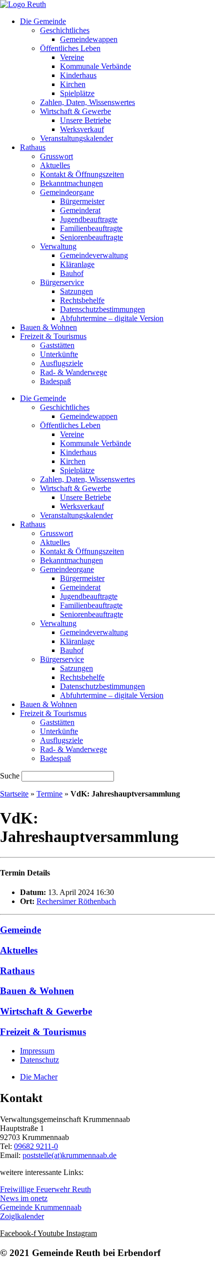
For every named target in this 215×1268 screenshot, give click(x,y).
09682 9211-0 (36, 1146)
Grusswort (56, 156)
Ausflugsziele (61, 363)
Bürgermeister (82, 201)
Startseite (14, 794)
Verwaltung (58, 246)
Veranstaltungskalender (76, 138)
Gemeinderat (80, 210)
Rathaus (33, 147)
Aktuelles (55, 165)
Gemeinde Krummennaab (41, 1207)
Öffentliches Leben (70, 48)
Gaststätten (57, 345)
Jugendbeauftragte (89, 219)
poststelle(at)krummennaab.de (69, 1155)
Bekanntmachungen (71, 183)
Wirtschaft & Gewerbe (75, 111)
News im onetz (24, 1198)
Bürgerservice (62, 282)
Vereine (72, 57)
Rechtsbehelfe (82, 300)
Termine (49, 794)
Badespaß (55, 381)
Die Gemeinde (43, 21)
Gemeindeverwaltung (94, 255)
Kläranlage (77, 264)
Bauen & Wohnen (48, 327)
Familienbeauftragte (91, 228)
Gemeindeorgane (67, 192)
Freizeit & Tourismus (53, 336)
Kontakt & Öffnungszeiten (82, 174)
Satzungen (76, 291)
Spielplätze (77, 93)
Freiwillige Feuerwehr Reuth (45, 1189)
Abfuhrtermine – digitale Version (112, 318)
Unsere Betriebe (85, 120)
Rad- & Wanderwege (73, 372)
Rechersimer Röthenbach (76, 901)
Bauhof (72, 273)
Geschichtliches (65, 30)
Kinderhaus (78, 75)
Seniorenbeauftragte (91, 237)
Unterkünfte (59, 354)
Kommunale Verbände (95, 66)
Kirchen (73, 84)
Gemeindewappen (89, 39)
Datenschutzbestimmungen (102, 309)
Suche (10, 776)
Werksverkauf (82, 129)
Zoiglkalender (22, 1216)
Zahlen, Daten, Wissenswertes (87, 102)
